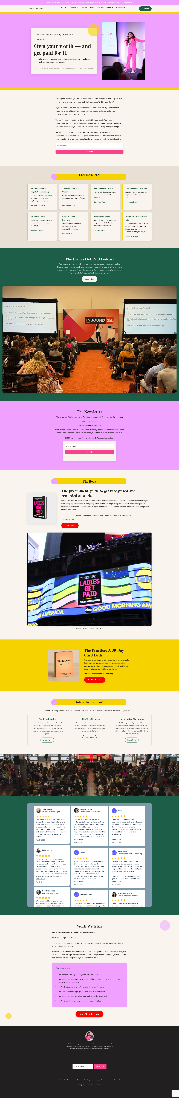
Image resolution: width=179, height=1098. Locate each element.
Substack (90, 1085)
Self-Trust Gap (121, 7)
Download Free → (68, 205)
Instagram (81, 1085)
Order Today (70, 525)
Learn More (47, 740)
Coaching (100, 7)
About (92, 7)
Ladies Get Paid (35, 8)
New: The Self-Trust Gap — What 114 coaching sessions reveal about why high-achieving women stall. (89, 3)
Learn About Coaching (89, 1014)
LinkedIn (98, 1085)
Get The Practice (94, 680)
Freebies (84, 7)
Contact (117, 1080)
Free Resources (106, 1080)
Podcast (64, 7)
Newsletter (74, 7)
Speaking (109, 7)
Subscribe (145, 9)
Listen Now (89, 279)
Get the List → (99, 230)
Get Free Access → (38, 205)
